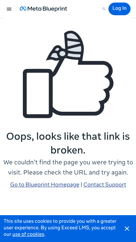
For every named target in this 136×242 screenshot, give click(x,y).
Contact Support (104, 185)
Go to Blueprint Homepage (44, 185)
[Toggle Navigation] (9, 9)
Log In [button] (119, 9)
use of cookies (28, 235)
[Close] (126, 228)
